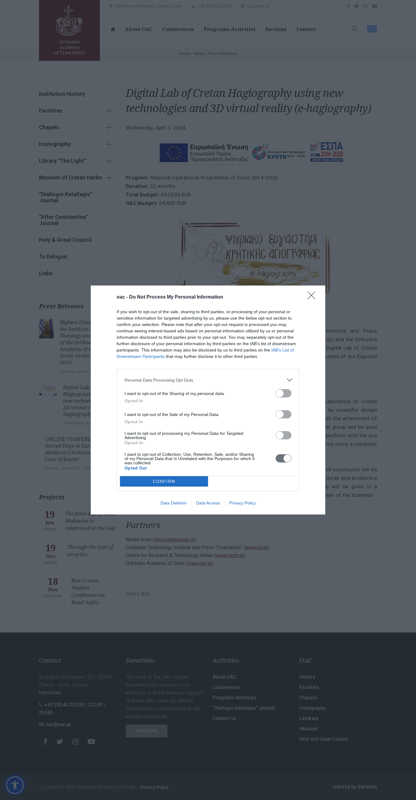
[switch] (283, 393)
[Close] (313, 297)
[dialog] (208, 400)
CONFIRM (164, 481)
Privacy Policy (242, 502)
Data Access (208, 502)
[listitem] (208, 380)
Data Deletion (173, 502)
